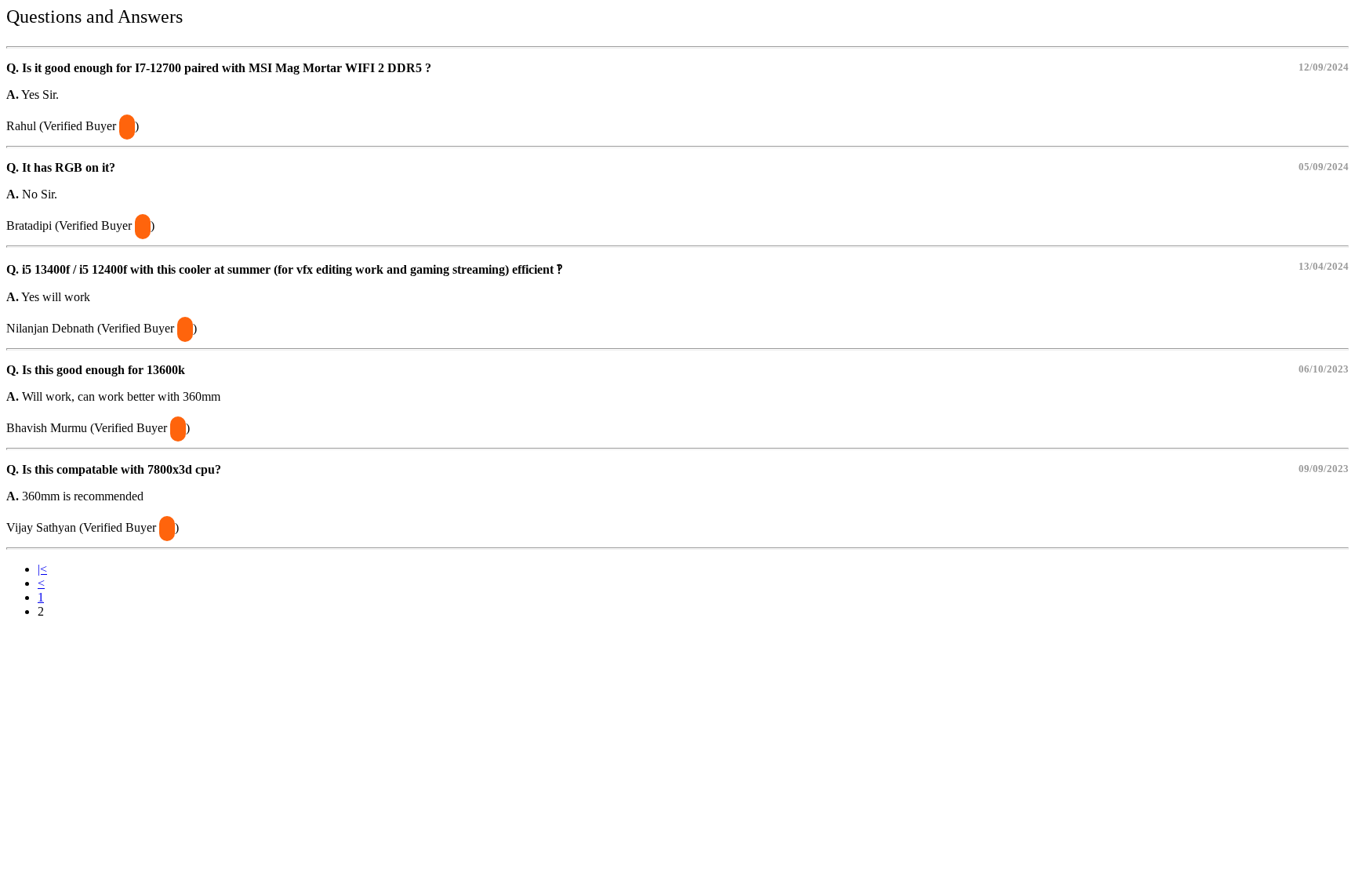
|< (42, 569)
